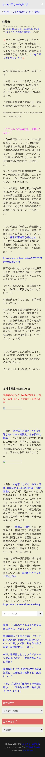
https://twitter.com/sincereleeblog (21, 604)
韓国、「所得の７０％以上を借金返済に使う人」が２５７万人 (22, 627)
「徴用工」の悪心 (22, 526)
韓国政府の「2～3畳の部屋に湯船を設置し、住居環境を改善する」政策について (22, 673)
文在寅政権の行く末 (31, 29)
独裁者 (37, 12)
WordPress (28, 750)
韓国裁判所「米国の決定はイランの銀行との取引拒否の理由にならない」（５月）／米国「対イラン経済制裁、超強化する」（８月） (22, 641)
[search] (40, 613)
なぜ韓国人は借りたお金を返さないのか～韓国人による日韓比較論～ (22, 434)
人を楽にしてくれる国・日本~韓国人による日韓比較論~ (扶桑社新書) (23, 488)
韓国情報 (27, 32)
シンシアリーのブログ (15, 4)
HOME (7, 12)
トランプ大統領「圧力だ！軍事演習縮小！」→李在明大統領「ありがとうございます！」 (22, 687)
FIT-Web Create (33, 747)
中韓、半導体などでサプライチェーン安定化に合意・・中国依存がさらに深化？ (22, 658)
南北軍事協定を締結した (23, 237)
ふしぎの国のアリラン (22, 12)
